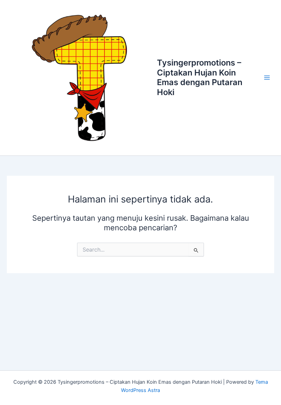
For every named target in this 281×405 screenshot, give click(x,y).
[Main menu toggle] (267, 77)
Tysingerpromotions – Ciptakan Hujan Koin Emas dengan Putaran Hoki (199, 77)
